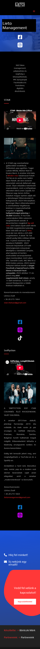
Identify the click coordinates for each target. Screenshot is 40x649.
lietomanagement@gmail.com (17, 497)
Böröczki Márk (27, 630)
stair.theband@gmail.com (15, 303)
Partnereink (27, 637)
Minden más (12, 175)
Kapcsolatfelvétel (25, 602)
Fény (29, 230)
